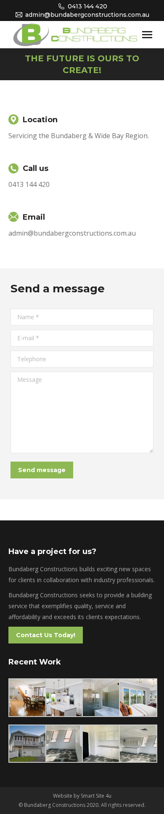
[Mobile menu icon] (147, 34)
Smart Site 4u (96, 795)
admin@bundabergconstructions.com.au (87, 14)
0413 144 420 (87, 6)
